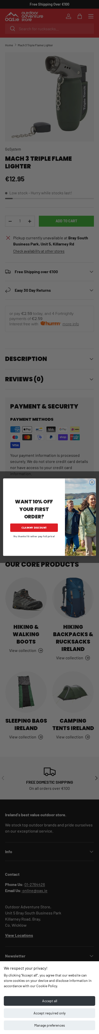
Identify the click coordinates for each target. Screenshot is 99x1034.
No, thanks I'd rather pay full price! (34, 536)
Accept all (49, 1001)
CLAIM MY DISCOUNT (34, 528)
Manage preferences (49, 1025)
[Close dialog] (92, 482)
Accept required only (49, 1013)
